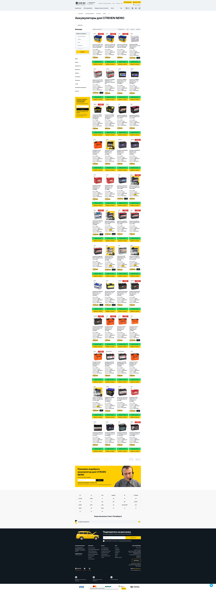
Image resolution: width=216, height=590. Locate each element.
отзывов (135, 570)
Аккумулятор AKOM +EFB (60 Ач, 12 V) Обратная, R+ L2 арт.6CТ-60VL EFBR (98, 46)
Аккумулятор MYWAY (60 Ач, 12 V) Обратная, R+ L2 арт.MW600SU (110, 434)
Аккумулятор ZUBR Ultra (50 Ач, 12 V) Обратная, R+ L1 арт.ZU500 (122, 116)
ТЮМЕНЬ (95, 104)
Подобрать (82, 51)
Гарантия (77, 91)
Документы (117, 552)
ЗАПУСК (119, 386)
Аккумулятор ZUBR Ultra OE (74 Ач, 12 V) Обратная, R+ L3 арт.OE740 (134, 258)
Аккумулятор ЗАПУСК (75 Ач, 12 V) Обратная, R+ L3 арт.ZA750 (98, 434)
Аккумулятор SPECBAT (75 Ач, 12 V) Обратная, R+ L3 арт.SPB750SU (134, 434)
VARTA (132, 33)
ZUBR (119, 104)
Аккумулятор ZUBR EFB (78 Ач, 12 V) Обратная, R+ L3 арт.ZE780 (110, 222)
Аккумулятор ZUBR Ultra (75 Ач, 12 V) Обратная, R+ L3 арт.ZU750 (134, 222)
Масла (112, 8)
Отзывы (116, 554)
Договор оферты (91, 555)
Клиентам (90, 557)
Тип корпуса (77, 76)
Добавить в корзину (98, 64)
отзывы (84, 570)
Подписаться (133, 537)
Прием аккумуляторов (92, 551)
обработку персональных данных (81, 115)
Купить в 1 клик (98, 61)
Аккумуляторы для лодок (105, 551)
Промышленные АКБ (105, 552)
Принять (123, 588)
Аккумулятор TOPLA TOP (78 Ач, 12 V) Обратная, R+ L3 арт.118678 (122, 187)
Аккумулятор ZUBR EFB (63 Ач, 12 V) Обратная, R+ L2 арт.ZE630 (134, 187)
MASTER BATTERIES (109, 351)
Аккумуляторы (78, 8)
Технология (77, 80)
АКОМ (95, 33)
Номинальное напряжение (80, 87)
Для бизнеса (136, 560)
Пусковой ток (78, 65)
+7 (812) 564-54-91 (91, 2)
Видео (116, 555)
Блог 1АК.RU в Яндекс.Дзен (114, 579)
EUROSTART (120, 139)
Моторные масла (104, 554)
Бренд (76, 58)
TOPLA (107, 280)
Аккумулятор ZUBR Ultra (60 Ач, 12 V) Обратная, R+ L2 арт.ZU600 (122, 222)
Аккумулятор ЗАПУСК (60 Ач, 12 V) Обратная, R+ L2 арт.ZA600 (122, 399)
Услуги (102, 557)
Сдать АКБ (100, 3)
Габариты (77, 73)
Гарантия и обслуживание (93, 554)
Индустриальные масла (105, 555)
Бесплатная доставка (127, 2)
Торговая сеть (117, 551)
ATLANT (107, 139)
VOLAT (95, 139)
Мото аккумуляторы (88, 8)
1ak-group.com (78, 570)
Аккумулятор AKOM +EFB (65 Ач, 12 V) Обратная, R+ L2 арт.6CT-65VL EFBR (110, 46)
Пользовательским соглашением (125, 540)
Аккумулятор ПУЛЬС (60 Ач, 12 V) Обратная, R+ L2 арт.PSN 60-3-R (122, 434)
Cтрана (76, 83)
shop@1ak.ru (138, 557)
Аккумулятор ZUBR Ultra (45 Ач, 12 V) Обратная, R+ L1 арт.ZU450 (134, 116)
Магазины (118, 3)
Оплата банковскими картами (93, 549)
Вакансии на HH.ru (118, 557)
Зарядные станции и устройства (101, 8)
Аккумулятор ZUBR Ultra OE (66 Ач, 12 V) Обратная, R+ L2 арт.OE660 (98, 399)
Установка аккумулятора (92, 552)
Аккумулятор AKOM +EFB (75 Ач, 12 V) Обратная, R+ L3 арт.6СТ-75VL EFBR (122, 46)
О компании (117, 549)
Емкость (77, 62)
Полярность (77, 69)
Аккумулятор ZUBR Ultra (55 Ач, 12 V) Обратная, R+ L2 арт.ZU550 (98, 258)
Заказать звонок (137, 2)
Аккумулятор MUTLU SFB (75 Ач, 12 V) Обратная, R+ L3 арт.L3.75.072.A (98, 81)
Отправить (82, 109)
